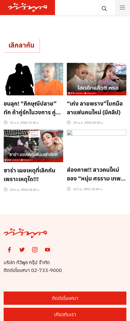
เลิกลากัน (21, 45)
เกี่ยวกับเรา (65, 314)
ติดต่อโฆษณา (65, 298)
